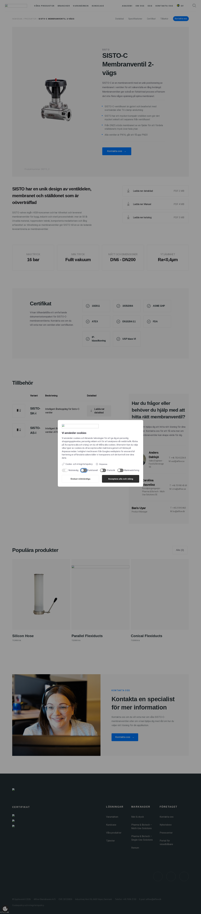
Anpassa (103, 464)
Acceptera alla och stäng (120, 479)
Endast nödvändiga (80, 479)
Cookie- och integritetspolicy (79, 464)
